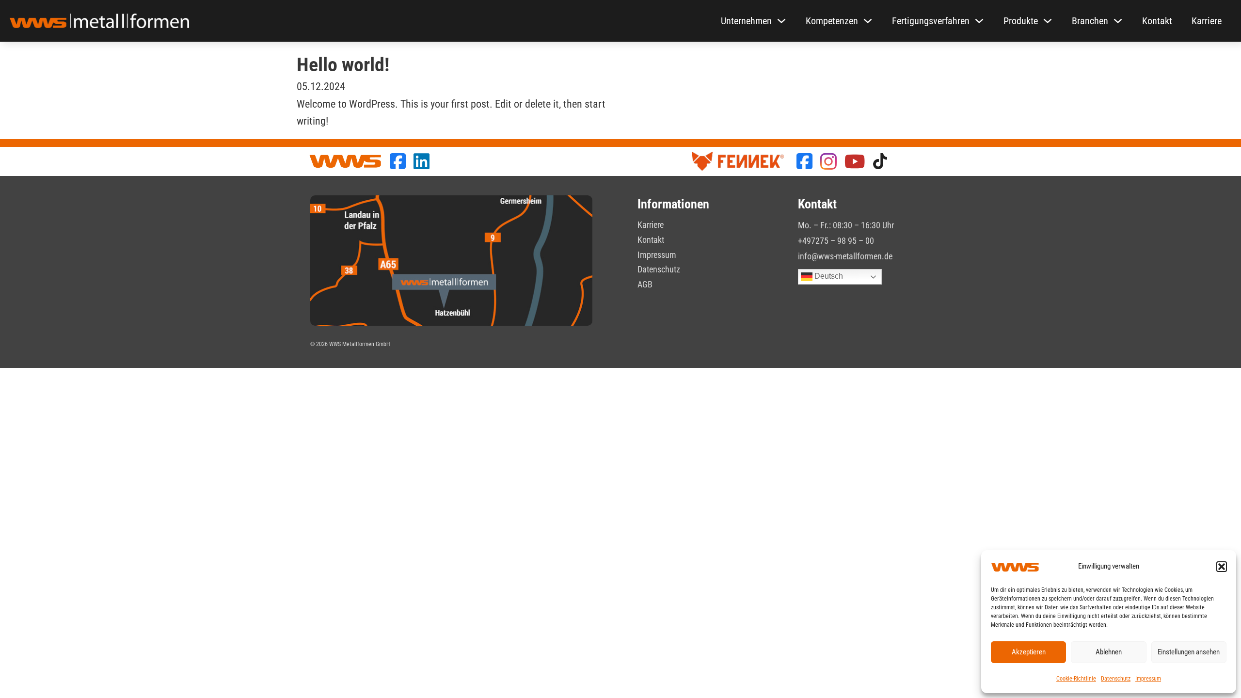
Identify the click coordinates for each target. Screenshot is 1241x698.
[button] (1221, 566)
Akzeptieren (1029, 652)
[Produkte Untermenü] (1047, 21)
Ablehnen (1109, 652)
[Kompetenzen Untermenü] (868, 21)
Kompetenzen (832, 21)
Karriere (1207, 21)
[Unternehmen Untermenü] (781, 21)
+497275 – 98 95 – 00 (836, 241)
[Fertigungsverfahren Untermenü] (979, 21)
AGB (644, 284)
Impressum (1148, 678)
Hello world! (343, 64)
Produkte (1020, 21)
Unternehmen (746, 21)
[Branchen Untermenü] (1118, 21)
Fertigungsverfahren (931, 21)
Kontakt (1157, 21)
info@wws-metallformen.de (845, 256)
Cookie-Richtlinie (1076, 678)
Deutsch (827, 276)
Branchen (1090, 21)
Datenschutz (1115, 678)
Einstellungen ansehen (1189, 652)
